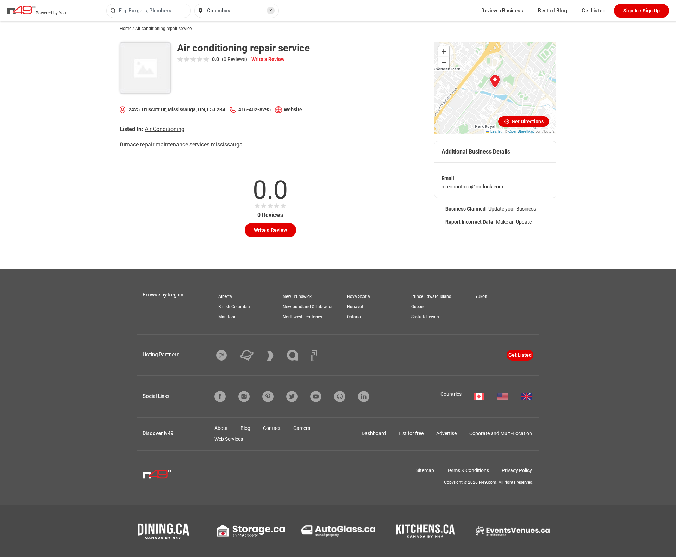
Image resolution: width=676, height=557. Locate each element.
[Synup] (275, 356)
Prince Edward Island (431, 296)
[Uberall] (252, 355)
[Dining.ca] (163, 531)
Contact (272, 428)
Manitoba (227, 316)
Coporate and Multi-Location (500, 433)
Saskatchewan (425, 316)
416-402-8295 (254, 109)
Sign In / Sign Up (641, 10)
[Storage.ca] (250, 530)
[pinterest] (268, 396)
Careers (301, 428)
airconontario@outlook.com (472, 186)
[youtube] (316, 396)
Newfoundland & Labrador (308, 306)
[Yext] (227, 355)
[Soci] (314, 355)
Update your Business (512, 209)
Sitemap (425, 470)
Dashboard (374, 433)
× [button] (270, 10)
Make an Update (514, 222)
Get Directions (527, 121)
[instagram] (244, 396)
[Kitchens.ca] (425, 531)
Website (293, 109)
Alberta (225, 296)
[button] (495, 81)
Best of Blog (552, 10)
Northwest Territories (302, 316)
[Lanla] (298, 355)
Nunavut (355, 306)
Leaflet (495, 131)
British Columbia (234, 306)
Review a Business (502, 10)
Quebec (418, 306)
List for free (411, 433)
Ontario (354, 316)
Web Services (228, 439)
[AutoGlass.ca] (338, 531)
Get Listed (594, 10)
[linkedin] (364, 396)
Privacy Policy (517, 470)
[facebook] (220, 396)
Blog (245, 428)
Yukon (481, 296)
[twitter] (292, 396)
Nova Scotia (358, 296)
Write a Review (267, 59)
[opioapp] (340, 396)
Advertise (446, 433)
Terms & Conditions (468, 470)
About (221, 428)
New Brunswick (297, 296)
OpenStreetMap (521, 131)
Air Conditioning (164, 129)
